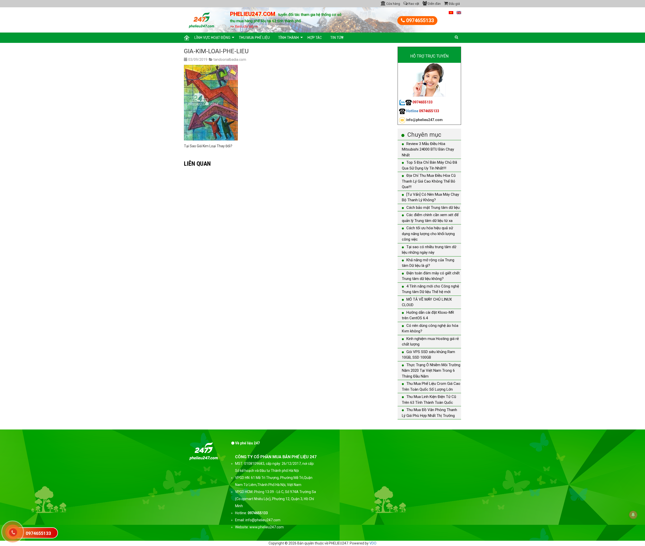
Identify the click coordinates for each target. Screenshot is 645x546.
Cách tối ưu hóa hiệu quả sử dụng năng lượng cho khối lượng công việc (428, 234)
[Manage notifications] (633, 515)
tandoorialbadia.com (229, 60)
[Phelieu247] (201, 19)
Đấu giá (454, 4)
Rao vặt (413, 4)
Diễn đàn (434, 4)
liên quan (197, 163)
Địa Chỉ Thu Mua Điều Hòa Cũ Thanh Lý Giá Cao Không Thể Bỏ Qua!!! (429, 181)
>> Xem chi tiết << (244, 26)
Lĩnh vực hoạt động (212, 38)
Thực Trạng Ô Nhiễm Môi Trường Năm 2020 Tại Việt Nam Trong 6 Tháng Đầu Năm (431, 371)
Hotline (422, 111)
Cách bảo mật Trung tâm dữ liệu (433, 207)
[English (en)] (459, 12)
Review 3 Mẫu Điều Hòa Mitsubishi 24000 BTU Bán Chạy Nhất (428, 149)
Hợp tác (314, 38)
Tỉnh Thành (288, 38)
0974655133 (419, 20)
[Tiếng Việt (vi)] (451, 12)
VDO (372, 543)
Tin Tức (336, 38)
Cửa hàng (392, 4)
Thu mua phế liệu (254, 38)
